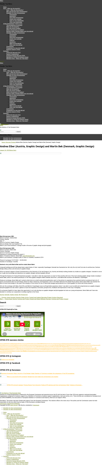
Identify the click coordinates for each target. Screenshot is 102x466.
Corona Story (81, 343)
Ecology (53, 345)
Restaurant (60, 349)
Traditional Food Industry (69, 351)
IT (15, 348)
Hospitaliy (81, 346)
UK (91, 351)
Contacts (5, 51)
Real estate (55, 349)
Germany (39, 346)
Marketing (65, 348)
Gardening (35, 346)
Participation (13, 14)
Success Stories (11, 142)
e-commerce (49, 345)
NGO (13, 349)
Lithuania (50, 348)
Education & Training (64, 345)
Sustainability (31, 351)
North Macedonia (21, 349)
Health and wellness (55, 346)
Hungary (4, 348)
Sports (27, 351)
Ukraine (93, 351)
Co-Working (63, 343)
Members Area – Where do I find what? (17, 58)
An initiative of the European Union (11, 393)
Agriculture (18, 343)
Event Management (95, 345)
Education (57, 345)
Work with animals (8, 352)
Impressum (3, 403)
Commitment (10, 46)
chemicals (59, 343)
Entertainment (78, 345)
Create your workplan (15, 19)
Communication (69, 343)
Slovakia (90, 349)
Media (69, 348)
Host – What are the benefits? (11, 8)
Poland (43, 349)
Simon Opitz (12, 150)
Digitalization (29, 345)
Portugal (46, 349)
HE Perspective (64, 346)
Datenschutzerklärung (13, 403)
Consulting (75, 343)
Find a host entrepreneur (16, 37)
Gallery (31, 346)
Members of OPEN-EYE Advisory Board (17, 57)
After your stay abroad (16, 45)
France (19, 346)
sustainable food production (49, 351)
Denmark (6, 294)
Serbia (73, 349)
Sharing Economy (77, 349)
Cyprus (9, 345)
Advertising (2, 343)
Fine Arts (7, 346)
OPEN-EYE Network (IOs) (13, 52)
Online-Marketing (27, 349)
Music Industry (92, 348)
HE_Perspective (71, 346)
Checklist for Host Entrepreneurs (15, 13)
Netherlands (9, 349)
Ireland (14, 348)
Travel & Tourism (84, 351)
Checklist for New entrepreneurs (15, 33)
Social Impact (15, 351)
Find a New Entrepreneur (16, 17)
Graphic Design (14, 294)
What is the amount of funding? (15, 30)
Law (47, 348)
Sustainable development (39, 351)
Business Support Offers (13, 49)
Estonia (82, 345)
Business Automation (53, 343)
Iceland (7, 348)
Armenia (34, 343)
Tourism (63, 351)
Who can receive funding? (13, 28)
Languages (35, 348)
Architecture (30, 343)
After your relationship (16, 22)
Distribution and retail (41, 345)
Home (5, 7)
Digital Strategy (34, 345)
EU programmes (87, 345)
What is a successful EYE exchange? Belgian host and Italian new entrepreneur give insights (32, 376)
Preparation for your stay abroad (15, 48)
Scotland (70, 349)
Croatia (3, 345)
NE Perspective (23, 294)
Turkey (89, 351)
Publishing (50, 349)
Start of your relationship (17, 20)
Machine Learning (60, 348)
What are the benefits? (12, 27)
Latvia (45, 348)
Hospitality (77, 346)
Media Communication (74, 348)
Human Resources (86, 346)
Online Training (33, 349)
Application (13, 16)
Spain (24, 351)
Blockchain (47, 343)
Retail (64, 349)
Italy (17, 348)
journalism (24, 348)
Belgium (43, 343)
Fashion (3, 346)
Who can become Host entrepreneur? (16, 11)
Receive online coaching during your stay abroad (19, 31)
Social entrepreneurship (8, 351)
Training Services (77, 351)
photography (39, 349)
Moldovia (87, 348)
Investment (11, 348)
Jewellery (20, 348)
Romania (67, 349)
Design (22, 345)
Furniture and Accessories (25, 346)
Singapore (87, 349)
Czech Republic (13, 345)
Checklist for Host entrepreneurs (12, 138)
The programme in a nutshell (14, 25)
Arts (37, 343)
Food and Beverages (13, 346)
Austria (2, 294)
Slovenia (94, 349)
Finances (12, 40)
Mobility (84, 348)
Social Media (20, 351)
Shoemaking (82, 349)
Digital (25, 345)
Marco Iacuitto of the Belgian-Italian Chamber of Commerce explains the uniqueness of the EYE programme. (44, 373)
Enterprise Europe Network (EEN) (15, 55)
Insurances (13, 42)
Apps (26, 343)
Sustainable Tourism (57, 351)
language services (40, 348)
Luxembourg (54, 348)
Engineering (72, 345)
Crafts (85, 343)
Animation (22, 343)
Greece (49, 346)
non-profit (16, 349)
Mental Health (80, 348)
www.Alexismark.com (29, 256)
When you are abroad (15, 43)
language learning (29, 348)
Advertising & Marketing (10, 343)
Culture (6, 345)
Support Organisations (12, 54)
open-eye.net (3, 124)
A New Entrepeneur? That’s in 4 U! (12, 23)
